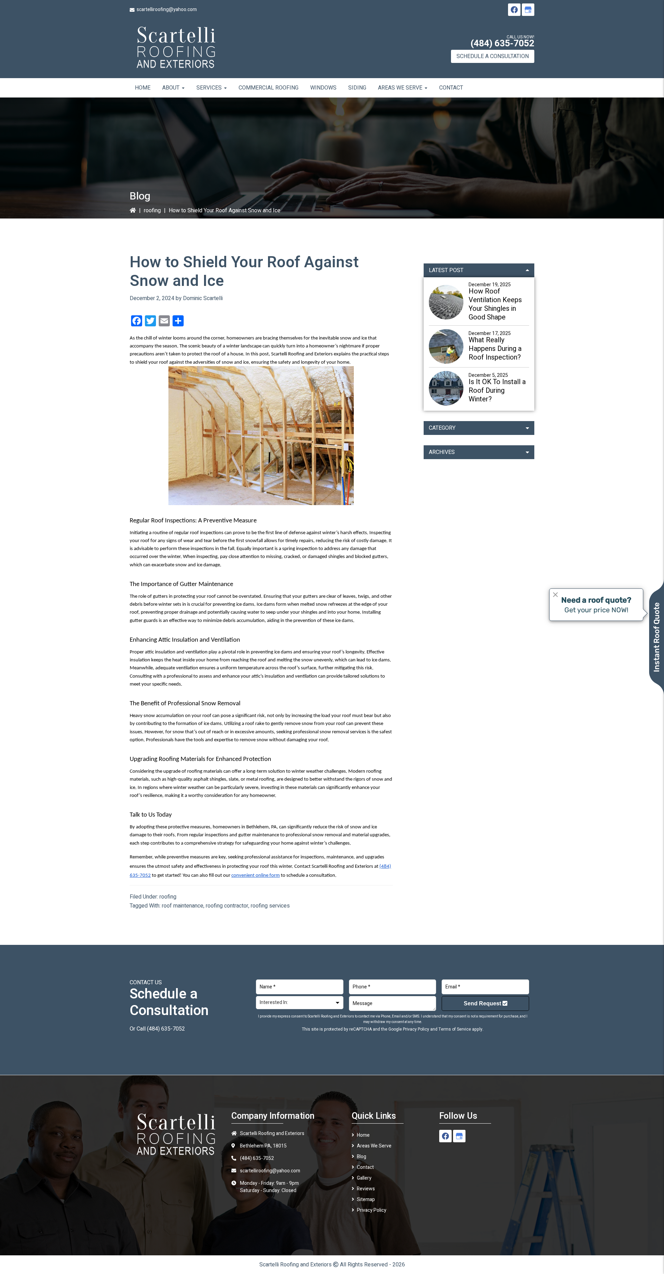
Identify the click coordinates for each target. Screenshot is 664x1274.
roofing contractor (227, 906)
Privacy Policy (416, 1029)
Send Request (483, 1003)
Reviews (366, 1188)
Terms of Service (455, 1029)
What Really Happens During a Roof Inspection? (495, 348)
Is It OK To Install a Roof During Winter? (497, 390)
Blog (361, 1156)
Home (363, 1135)
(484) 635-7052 (502, 43)
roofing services (270, 906)
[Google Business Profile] (528, 9)
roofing (152, 210)
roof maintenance (182, 906)
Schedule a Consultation (492, 56)
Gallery (364, 1178)
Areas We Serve (374, 1146)
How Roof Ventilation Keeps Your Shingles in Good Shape (495, 304)
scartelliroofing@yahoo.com (167, 9)
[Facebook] (514, 9)
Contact (365, 1167)
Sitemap (366, 1199)
